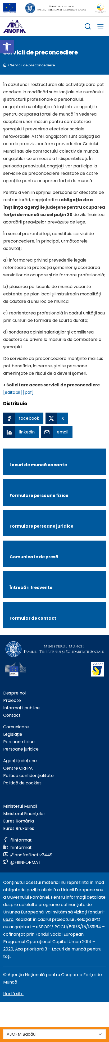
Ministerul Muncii (20, 806)
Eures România (18, 821)
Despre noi (14, 693)
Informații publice (21, 708)
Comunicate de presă (34, 557)
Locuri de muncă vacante (38, 465)
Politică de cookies (22, 783)
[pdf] (28, 392)
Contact (12, 715)
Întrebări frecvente (31, 587)
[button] (7, 46)
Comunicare (16, 727)
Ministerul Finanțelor (24, 814)
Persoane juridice (21, 749)
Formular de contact (33, 618)
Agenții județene (20, 761)
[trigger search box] (88, 27)
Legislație (12, 734)
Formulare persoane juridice (41, 526)
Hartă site (13, 994)
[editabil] (12, 392)
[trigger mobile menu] (100, 27)
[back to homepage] (5, 65)
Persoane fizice (19, 742)
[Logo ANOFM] (14, 26)
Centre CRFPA (18, 768)
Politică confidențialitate (28, 776)
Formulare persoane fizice (39, 495)
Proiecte (12, 700)
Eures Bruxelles (18, 828)
